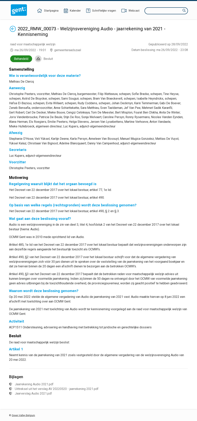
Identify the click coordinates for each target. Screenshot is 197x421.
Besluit (48, 59)
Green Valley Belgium (23, 415)
